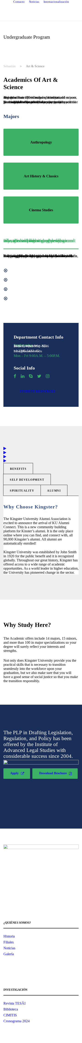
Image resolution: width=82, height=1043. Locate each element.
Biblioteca (10, 1009)
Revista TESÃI (14, 1003)
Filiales (8, 942)
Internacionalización (56, 1)
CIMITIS (10, 1015)
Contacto (19, 1)
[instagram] (47, 376)
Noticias (34, 1)
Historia (9, 936)
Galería (8, 954)
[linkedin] (22, 376)
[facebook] (15, 376)
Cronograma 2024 (16, 1021)
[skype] (31, 376)
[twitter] (39, 376)
